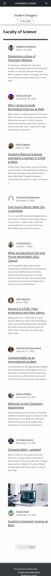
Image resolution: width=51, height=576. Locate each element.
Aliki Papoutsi (23, 299)
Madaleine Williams (26, 46)
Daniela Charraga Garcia (28, 348)
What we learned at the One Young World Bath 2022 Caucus (26, 256)
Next (32, 547)
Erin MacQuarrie (24, 439)
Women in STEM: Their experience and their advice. (26, 310)
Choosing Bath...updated (24, 449)
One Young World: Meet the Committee (26, 209)
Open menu (4, 3)
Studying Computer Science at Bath (28, 523)
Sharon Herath (23, 95)
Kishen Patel (22, 511)
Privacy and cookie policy (29, 572)
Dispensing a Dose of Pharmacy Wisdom (22, 58)
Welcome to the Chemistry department (25, 405)
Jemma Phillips (23, 394)
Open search (46, 3)
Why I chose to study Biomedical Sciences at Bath (26, 107)
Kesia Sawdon (23, 144)
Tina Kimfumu (23, 243)
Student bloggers (25, 15)
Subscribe (25, 21)
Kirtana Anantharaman (28, 197)
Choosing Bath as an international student (22, 359)
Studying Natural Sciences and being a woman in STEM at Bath (26, 158)
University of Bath (25, 3)
